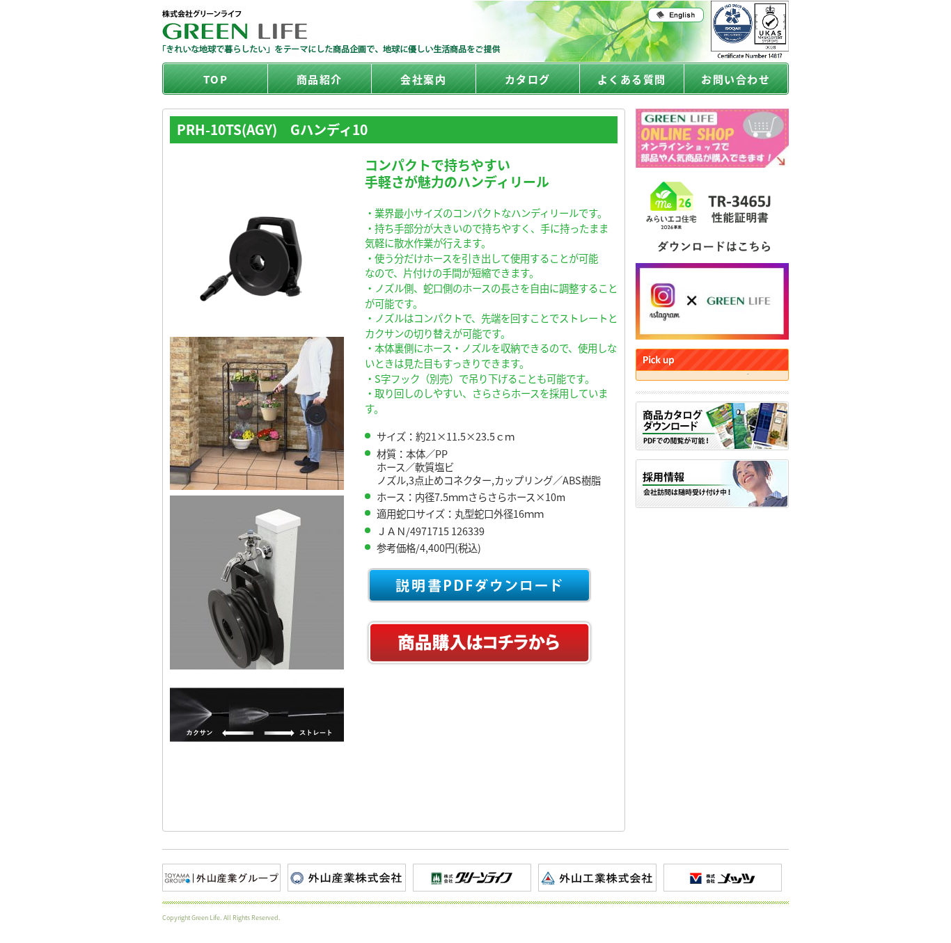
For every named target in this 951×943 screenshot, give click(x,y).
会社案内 (423, 79)
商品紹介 (320, 79)
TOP (215, 79)
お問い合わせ (735, 79)
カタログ (528, 79)
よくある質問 (631, 79)
